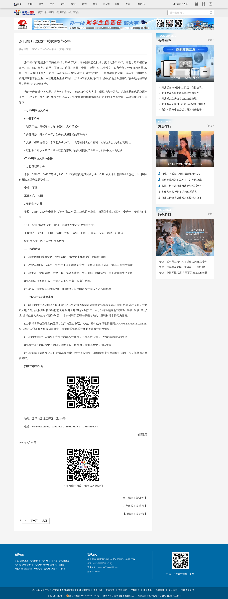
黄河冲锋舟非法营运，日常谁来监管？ (183, 109)
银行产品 (74, 12)
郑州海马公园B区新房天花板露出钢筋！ (184, 104)
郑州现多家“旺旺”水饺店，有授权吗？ (183, 87)
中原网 (62, 569)
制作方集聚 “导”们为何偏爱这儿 (179, 191)
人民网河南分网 (42, 565)
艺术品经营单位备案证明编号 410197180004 (159, 596)
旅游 (84, 4)
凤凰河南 (38, 569)
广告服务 (135, 590)
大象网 (54, 569)
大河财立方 (64, 561)
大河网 (45, 561)
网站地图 (172, 590)
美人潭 (106, 4)
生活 (52, 4)
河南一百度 (65, 49)
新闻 (30, 4)
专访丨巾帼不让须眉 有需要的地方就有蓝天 (183, 272)
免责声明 (160, 590)
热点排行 (164, 126)
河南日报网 (35, 561)
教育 (95, 4)
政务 (41, 4)
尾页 (44, 520)
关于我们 (97, 590)
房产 (62, 4)
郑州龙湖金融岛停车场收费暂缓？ (180, 93)
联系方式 (110, 590)
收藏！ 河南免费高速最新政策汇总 (181, 173)
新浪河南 (28, 569)
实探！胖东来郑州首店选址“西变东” (181, 185)
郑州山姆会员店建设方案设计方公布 (182, 197)
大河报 (18, 565)
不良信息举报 (187, 590)
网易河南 (19, 569)
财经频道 (50, 12)
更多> (210, 39)
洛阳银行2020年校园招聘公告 (45, 41)
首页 (19, 4)
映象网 (47, 569)
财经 (73, 4)
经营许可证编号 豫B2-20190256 (118, 596)
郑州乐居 (24, 561)
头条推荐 (164, 40)
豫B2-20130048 (54, 596)
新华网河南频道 (57, 565)
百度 (17, 561)
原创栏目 (164, 214)
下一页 (34, 520)
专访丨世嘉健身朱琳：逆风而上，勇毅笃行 (183, 267)
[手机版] (196, 3)
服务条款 (147, 590)
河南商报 (53, 561)
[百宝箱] (210, 3)
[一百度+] (203, 3)
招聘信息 (122, 590)
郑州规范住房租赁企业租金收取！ (180, 98)
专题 (128, 4)
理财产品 (62, 12)
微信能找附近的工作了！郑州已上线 (182, 179)
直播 (117, 4)
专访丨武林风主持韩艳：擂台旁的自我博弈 (183, 261)
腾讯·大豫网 (27, 565)
